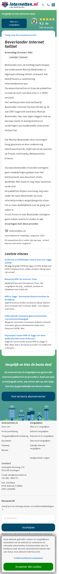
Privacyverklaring (10, 431)
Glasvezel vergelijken (40, 440)
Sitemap (5, 445)
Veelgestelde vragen (40, 457)
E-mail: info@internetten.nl (14, 475)
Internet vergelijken (39, 431)
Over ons (6, 426)
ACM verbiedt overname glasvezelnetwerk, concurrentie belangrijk (26, 317)
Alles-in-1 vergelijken (14, 23)
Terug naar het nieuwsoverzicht (20, 35)
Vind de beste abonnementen (28, 396)
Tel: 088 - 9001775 (10, 478)
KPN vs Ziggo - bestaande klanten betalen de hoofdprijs (27, 298)
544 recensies (46, 27)
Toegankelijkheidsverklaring (15, 436)
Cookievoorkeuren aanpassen (28, 558)
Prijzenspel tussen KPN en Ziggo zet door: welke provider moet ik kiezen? (25, 337)
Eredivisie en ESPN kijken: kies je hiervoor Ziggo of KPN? (28, 261)
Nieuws (5, 450)
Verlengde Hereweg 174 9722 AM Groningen (13, 469)
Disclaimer (6, 440)
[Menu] (53, 5)
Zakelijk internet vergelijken (37, 447)
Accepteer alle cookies (28, 567)
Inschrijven (28, 527)
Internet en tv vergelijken (42, 436)
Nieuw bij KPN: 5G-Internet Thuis (21, 279)
